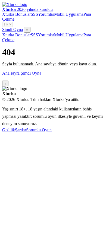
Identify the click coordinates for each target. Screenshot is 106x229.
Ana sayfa (11, 73)
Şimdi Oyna (12, 29)
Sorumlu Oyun (39, 130)
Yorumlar (46, 14)
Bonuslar (23, 14)
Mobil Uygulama (68, 14)
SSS (34, 14)
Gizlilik (8, 130)
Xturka (8, 14)
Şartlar (20, 130)
